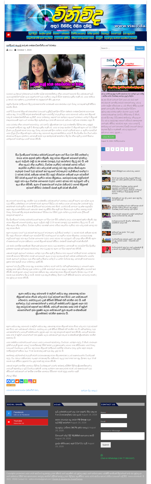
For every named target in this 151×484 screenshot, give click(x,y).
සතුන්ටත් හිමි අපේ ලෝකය (39, 38)
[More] (34, 381)
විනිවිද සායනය (78, 33)
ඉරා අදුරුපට (129, 33)
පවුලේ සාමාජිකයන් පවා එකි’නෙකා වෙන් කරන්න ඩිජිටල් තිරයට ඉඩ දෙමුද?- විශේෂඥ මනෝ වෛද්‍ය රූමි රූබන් (127, 207)
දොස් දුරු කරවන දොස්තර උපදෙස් (120, 38)
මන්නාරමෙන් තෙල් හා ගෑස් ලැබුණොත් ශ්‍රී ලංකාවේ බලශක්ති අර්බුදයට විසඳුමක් (127, 248)
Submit (105, 445)
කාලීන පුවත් (45, 33)
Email (104, 421)
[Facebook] (9, 381)
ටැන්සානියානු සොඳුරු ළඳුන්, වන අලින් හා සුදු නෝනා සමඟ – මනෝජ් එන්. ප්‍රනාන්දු (126, 241)
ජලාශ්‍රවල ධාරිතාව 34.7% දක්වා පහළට (72, 427)
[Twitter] (13, 381)
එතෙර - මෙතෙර (61, 33)
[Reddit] (17, 381)
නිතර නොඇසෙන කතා (83, 38)
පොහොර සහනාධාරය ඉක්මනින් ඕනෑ (22, 390)
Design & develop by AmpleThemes (67, 479)
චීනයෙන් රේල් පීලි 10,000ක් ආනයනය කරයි (74, 435)
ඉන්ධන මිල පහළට (89, 390)
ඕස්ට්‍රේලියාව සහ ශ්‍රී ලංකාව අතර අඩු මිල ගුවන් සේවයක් (127, 199)
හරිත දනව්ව (93, 33)
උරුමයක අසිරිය (62, 38)
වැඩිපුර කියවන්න (108, 137)
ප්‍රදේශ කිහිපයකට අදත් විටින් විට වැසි (71, 443)
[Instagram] (30, 381)
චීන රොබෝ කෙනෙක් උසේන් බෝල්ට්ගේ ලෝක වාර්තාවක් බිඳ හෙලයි (127, 215)
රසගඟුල (105, 33)
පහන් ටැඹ (116, 33)
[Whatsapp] (26, 381)
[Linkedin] (21, 381)
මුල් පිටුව (33, 33)
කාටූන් (99, 38)
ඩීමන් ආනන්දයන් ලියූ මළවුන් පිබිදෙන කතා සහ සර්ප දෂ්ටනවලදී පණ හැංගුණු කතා (126, 180)
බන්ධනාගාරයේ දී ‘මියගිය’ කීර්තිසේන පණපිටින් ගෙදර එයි (126, 222)
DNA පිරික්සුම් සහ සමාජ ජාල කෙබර (126, 171)
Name (104, 412)
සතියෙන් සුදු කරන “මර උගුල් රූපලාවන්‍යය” (123, 233)
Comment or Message (111, 430)
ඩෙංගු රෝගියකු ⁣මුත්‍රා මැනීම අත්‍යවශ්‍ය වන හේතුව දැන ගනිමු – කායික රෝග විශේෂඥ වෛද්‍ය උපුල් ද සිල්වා (122, 95)
